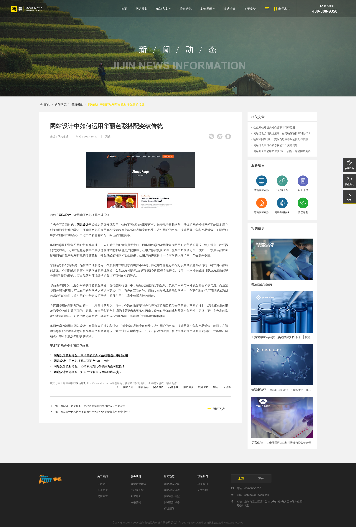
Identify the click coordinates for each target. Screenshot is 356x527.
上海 (241, 478)
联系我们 (202, 476)
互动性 (227, 387)
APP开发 (136, 496)
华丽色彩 (143, 387)
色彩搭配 (77, 104)
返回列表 (216, 408)
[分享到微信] (211, 136)
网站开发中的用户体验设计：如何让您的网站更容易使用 (283, 151)
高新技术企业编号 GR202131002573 (223, 522)
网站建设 (81, 383)
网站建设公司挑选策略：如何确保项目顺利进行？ (282, 133)
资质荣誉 (102, 496)
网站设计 (65, 215)
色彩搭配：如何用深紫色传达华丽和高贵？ (88, 372)
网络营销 (136, 502)
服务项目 (136, 476)
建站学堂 (229, 8)
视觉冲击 (203, 387)
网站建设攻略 (172, 484)
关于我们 (102, 476)
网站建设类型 (172, 496)
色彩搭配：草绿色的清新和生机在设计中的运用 (91, 355)
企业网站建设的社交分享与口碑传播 (274, 127)
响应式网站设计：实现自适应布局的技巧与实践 (280, 139)
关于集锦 (250, 8)
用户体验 (188, 387)
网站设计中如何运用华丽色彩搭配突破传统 (116, 104)
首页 (124, 8)
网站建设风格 (172, 502)
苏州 (261, 478)
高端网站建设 (138, 484)
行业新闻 (169, 508)
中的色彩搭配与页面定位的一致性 (82, 361)
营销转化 (186, 8)
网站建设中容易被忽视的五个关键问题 (275, 145)
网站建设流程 (172, 490)
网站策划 (142, 8)
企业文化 (102, 490)
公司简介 (102, 484)
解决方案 (162, 8)
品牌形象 (173, 387)
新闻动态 (61, 104)
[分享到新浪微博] (219, 136)
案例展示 (206, 8)
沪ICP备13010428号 (192, 522)
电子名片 (284, 8)
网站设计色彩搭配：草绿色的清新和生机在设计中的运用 (92, 406)
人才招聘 (202, 490)
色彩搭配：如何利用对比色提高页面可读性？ (89, 366)
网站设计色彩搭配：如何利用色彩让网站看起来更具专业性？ (95, 411)
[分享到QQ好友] (228, 136)
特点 (215, 387)
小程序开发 (137, 490)
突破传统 (158, 387)
